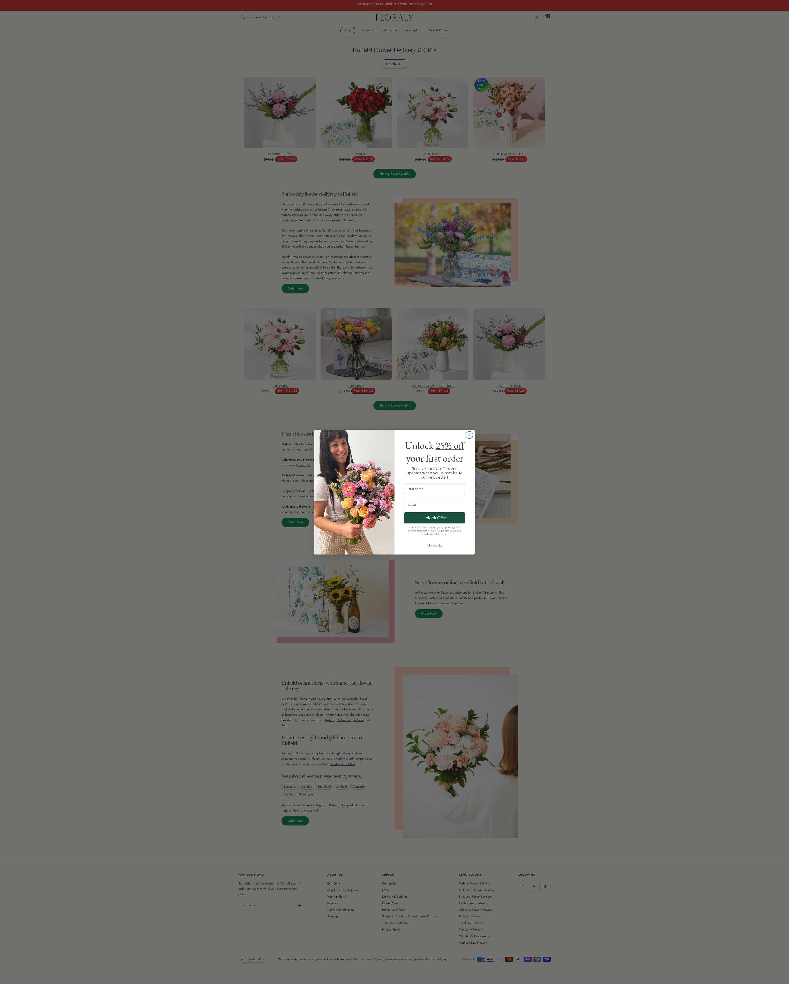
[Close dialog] (469, 435)
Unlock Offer (434, 517)
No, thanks (434, 545)
